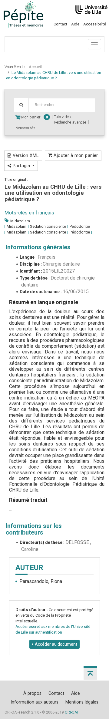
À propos (32, 693)
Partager (21, 166)
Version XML (24, 155)
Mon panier (34, 117)
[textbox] (61, 105)
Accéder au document (56, 644)
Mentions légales (81, 702)
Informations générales (38, 247)
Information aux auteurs (34, 702)
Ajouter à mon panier (75, 155)
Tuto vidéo (62, 117)
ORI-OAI (71, 712)
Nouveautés (25, 128)
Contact (60, 24)
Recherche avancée (70, 122)
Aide (75, 24)
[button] (90, 673)
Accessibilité (94, 24)
